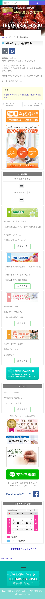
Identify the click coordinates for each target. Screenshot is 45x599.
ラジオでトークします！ (13, 403)
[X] (5, 51)
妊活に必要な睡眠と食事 (13, 317)
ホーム (4, 37)
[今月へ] (31, 510)
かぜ (6, 95)
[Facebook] (12, 51)
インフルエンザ (15, 95)
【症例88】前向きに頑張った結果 (17, 275)
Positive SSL (7, 558)
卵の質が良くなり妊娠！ (13, 235)
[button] (22, 186)
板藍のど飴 (26, 95)
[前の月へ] (27, 510)
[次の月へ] (36, 510)
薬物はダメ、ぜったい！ (13, 349)
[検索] (37, 2)
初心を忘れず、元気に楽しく (15, 221)
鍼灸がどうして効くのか (13, 312)
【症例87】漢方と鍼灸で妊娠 (15, 280)
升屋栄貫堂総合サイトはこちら (22, 549)
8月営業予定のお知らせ (13, 398)
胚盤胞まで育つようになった (15, 240)
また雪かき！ (9, 355)
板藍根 (34, 95)
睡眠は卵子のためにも (12, 306)
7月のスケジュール (11, 392)
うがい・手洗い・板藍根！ (14, 344)
